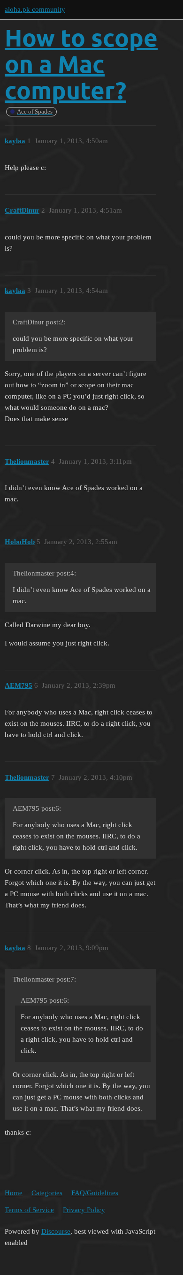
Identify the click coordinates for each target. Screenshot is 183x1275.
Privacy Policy (84, 1210)
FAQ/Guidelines (94, 1193)
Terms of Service (29, 1210)
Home (14, 1193)
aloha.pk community (35, 9)
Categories (46, 1193)
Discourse (55, 1231)
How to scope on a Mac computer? (81, 64)
